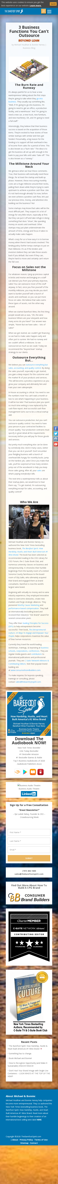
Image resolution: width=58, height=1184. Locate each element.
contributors (36, 654)
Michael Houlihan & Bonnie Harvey (29, 44)
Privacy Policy (26, 1139)
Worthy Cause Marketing (28, 605)
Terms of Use (41, 1139)
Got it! (53, 4)
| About (14, 1139)
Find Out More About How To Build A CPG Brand (29, 886)
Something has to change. (20, 1053)
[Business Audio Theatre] (29, 785)
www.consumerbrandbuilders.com (25, 670)
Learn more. (35, 5)
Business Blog (29, 48)
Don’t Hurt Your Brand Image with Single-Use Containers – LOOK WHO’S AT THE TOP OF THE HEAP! (29, 1073)
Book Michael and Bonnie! (20, 1058)
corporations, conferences (27, 651)
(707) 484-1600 (29, 871)
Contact (34, 1143)
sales (39, 470)
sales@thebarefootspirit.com (28, 682)
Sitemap (24, 1143)
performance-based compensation (23, 608)
